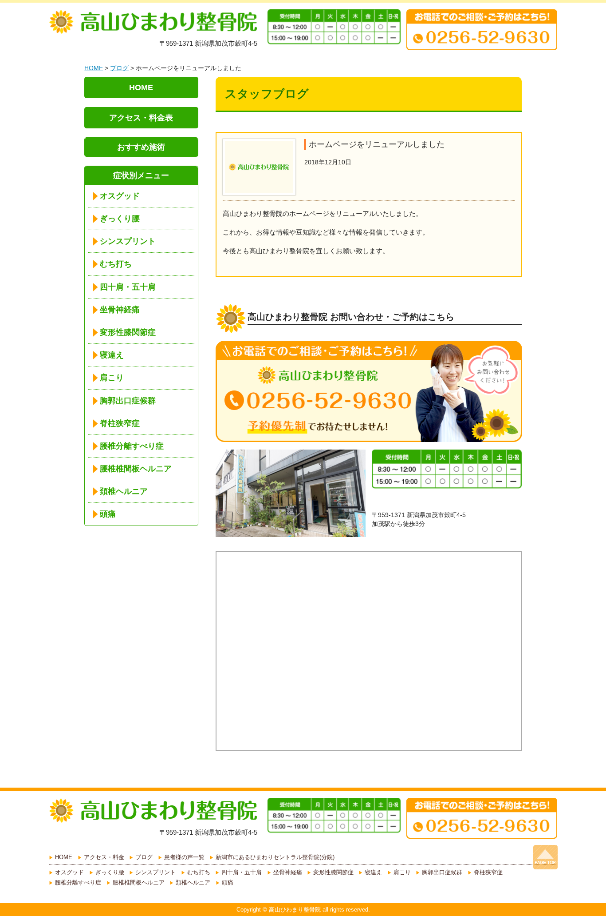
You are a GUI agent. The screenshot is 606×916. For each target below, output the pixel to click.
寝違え (112, 354)
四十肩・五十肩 (128, 287)
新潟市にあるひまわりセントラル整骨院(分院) (275, 857)
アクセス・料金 (104, 857)
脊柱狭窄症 (120, 423)
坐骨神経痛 (120, 309)
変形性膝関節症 (128, 332)
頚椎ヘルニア (124, 491)
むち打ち (116, 263)
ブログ (119, 68)
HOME (93, 68)
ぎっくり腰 (120, 218)
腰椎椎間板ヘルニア (136, 468)
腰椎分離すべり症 (132, 446)
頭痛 (108, 514)
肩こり (112, 377)
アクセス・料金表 (141, 117)
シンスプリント (128, 241)
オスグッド (120, 195)
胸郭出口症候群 (128, 400)
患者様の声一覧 (184, 857)
